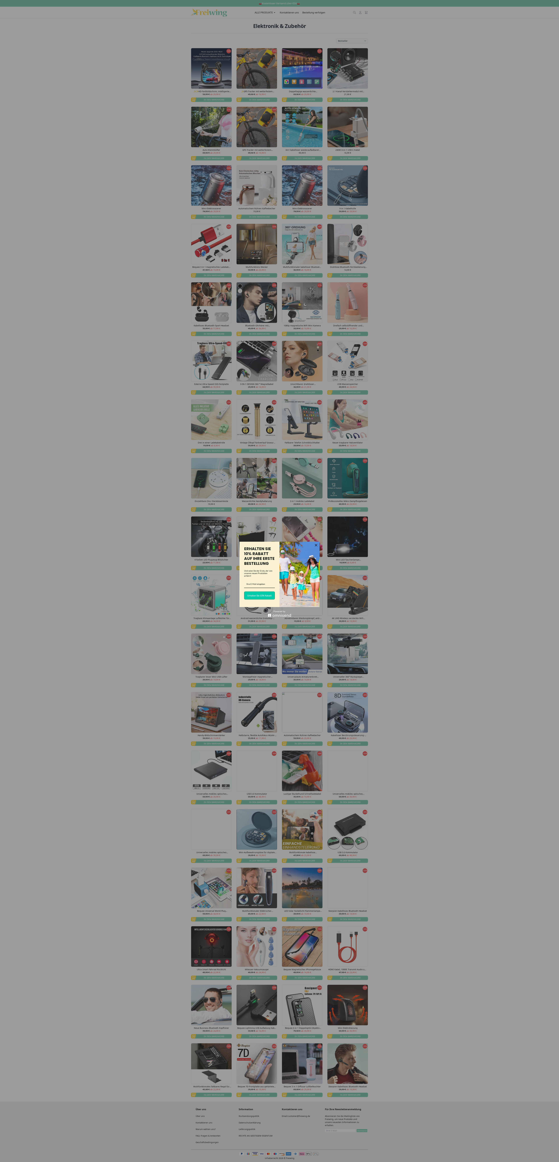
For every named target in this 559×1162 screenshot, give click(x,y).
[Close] (316, 545)
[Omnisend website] (279, 613)
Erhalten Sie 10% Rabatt (259, 595)
